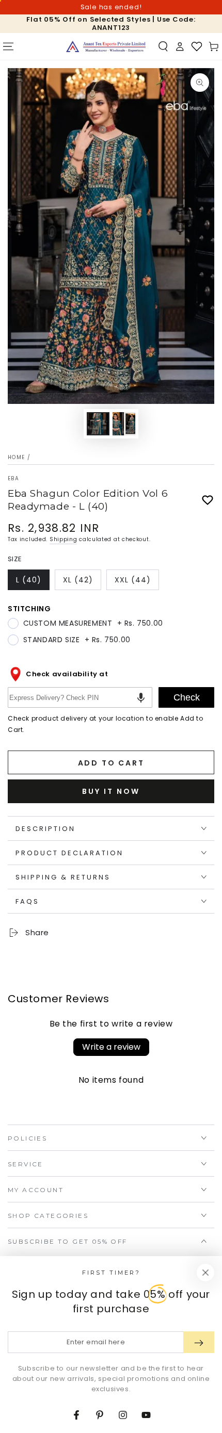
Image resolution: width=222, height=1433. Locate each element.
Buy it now (111, 791)
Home (16, 457)
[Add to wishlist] (207, 500)
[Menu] (8, 46)
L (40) (32, 582)
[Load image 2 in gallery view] (124, 423)
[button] (163, 46)
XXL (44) (136, 582)
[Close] (205, 1272)
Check (186, 697)
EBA (13, 478)
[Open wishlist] (196, 46)
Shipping (63, 539)
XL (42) (81, 582)
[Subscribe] (198, 1342)
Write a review (111, 1047)
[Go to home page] (106, 46)
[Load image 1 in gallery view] (98, 423)
